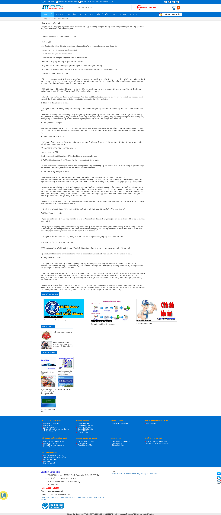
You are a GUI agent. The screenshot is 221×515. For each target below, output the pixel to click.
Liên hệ (123, 14)
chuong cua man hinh (149, 474)
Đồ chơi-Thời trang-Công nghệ (53, 445)
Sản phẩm (71, 14)
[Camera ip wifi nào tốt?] (48, 363)
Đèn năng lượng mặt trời (51, 443)
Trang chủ (47, 14)
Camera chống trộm (84, 427)
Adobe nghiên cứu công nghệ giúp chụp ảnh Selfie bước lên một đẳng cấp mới (63, 344)
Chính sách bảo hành (143, 320)
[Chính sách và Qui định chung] (64, 308)
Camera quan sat (118, 474)
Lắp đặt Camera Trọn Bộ (86, 441)
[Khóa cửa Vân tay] (65, 381)
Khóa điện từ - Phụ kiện (51, 423)
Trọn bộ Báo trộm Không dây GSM (55, 457)
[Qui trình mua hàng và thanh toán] (111, 310)
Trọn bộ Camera (83, 443)
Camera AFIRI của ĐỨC (86, 425)
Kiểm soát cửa (48, 425)
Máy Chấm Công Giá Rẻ (120, 423)
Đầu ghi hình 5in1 (118, 445)
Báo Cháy (46, 461)
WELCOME (60, 14)
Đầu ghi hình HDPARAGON (121, 441)
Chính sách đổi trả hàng (49, 498)
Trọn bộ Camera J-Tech (85, 445)
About (133, 14)
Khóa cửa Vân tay (64, 389)
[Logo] (58, 8)
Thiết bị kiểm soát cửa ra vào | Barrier (56, 429)
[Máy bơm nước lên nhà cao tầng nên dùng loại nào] (65, 363)
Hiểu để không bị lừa (106, 14)
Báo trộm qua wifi (49, 463)
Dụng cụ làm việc (49, 447)
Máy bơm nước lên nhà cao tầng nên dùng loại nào (65, 373)
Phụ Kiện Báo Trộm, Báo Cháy (53, 456)
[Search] (127, 7)
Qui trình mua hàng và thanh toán (101, 321)
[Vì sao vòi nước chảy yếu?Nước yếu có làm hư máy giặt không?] (48, 381)
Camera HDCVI (83, 431)
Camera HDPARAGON (85, 429)
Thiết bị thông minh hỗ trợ (52, 431)
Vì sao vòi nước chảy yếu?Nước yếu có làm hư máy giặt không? (48, 392)
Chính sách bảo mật (84, 498)
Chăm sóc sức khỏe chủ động (53, 441)
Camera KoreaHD (83, 423)
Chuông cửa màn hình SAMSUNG (157, 443)
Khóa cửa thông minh (50, 427)
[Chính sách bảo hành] (157, 310)
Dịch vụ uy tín (85, 14)
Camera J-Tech (83, 433)
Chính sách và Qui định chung (53, 317)
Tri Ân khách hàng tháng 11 (63, 332)
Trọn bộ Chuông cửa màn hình (156, 441)
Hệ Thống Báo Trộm (50, 459)
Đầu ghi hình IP (117, 443)
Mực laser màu (151, 423)
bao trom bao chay (133, 474)
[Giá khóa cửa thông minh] (48, 401)
